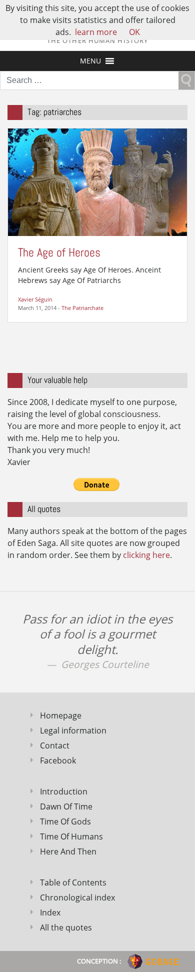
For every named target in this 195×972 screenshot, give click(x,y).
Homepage (61, 715)
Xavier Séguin (35, 299)
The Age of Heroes (59, 252)
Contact (55, 745)
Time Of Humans (71, 836)
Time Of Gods (65, 821)
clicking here (146, 555)
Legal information (73, 730)
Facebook (58, 760)
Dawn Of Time (66, 806)
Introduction (64, 791)
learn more (96, 32)
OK (134, 32)
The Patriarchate (83, 308)
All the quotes (66, 927)
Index (50, 912)
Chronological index (77, 897)
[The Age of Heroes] (97, 181)
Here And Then (68, 851)
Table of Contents (73, 882)
